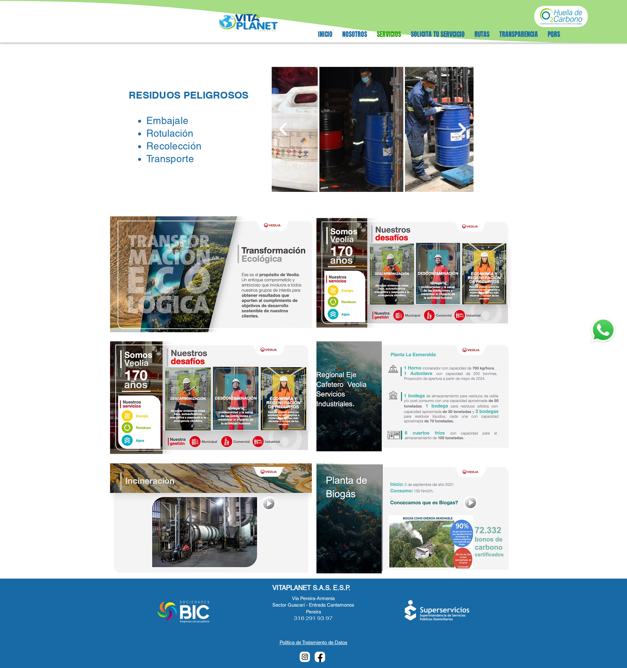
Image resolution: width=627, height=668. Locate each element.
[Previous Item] (283, 129)
